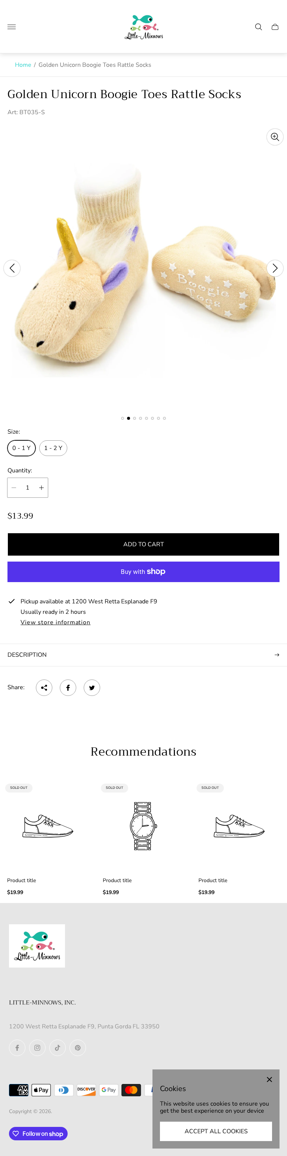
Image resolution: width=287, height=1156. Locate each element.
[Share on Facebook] (68, 687)
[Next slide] (275, 268)
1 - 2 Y (53, 448)
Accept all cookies (216, 1131)
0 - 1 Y (21, 448)
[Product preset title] (48, 826)
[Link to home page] (37, 946)
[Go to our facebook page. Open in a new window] (17, 1048)
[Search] (258, 27)
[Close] (269, 1079)
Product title (21, 881)
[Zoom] (275, 137)
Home (23, 65)
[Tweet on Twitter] (92, 687)
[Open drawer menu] (11, 27)
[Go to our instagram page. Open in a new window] (37, 1048)
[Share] (44, 687)
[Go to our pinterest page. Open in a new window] (78, 1048)
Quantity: (19, 470)
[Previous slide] (12, 268)
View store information (55, 623)
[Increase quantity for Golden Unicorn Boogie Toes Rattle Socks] (41, 487)
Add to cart (143, 544)
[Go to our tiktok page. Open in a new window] (57, 1048)
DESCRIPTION (27, 655)
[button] (122, 418)
